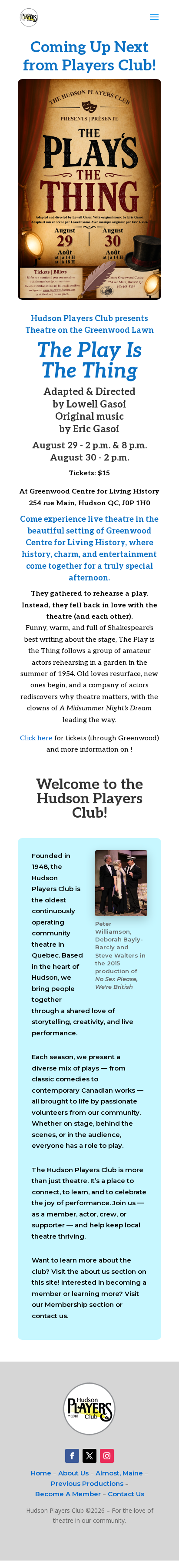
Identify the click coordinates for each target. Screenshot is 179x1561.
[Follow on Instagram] (107, 1456)
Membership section (79, 1304)
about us (94, 1271)
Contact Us (126, 1494)
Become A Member (68, 1494)
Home (41, 1473)
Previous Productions (87, 1483)
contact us (49, 1316)
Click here (36, 738)
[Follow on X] (89, 1456)
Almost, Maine (119, 1473)
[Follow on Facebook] (72, 1456)
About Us (73, 1473)
